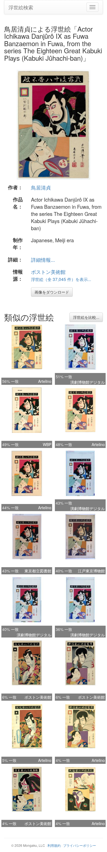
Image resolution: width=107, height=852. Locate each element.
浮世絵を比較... (86, 317)
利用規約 (54, 845)
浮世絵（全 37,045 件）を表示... (61, 279)
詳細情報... (43, 259)
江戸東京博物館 (91, 570)
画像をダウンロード (52, 292)
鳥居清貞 (41, 187)
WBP (47, 444)
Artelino (44, 381)
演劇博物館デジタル (87, 382)
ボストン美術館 (48, 271)
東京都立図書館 (37, 570)
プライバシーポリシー (79, 845)
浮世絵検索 (21, 7)
